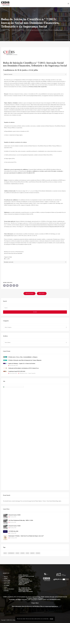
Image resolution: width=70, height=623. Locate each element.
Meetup (32, 553)
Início (4, 30)
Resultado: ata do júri (8, 262)
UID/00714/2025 (42, 599)
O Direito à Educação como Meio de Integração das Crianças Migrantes (24, 360)
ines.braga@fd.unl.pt (8, 203)
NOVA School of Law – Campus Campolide (27, 373)
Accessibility (6, 585)
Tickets (38, 553)
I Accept (51, 618)
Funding (5, 578)
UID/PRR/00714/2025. (55, 599)
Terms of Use (7, 583)
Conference (11, 553)
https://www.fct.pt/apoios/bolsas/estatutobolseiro (36, 224)
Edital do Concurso (8, 74)
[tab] (35, 74)
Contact (5, 587)
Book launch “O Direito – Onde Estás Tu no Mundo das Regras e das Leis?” (26, 535)
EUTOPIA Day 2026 (13, 531)
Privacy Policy (7, 580)
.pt (57, 606)
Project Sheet (35, 603)
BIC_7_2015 (7, 258)
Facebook (11, 588)
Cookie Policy (7, 582)
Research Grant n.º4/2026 (14, 514)
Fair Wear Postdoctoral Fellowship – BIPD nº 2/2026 (21, 520)
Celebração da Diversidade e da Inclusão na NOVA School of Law (23, 368)
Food (27, 553)
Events (22, 553)
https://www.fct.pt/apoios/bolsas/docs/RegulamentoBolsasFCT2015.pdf (49, 226)
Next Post (41, 293)
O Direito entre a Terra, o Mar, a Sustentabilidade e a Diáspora (22, 357)
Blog (9, 30)
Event (17, 553)
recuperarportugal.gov (50, 606)
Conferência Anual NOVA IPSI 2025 (16, 371)
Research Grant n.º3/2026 (14, 525)
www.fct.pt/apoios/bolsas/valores (34, 95)
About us (6, 576)
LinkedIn (6, 590)
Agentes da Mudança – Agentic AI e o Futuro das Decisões (21, 363)
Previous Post (29, 293)
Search (35, 311)
